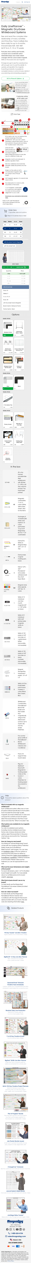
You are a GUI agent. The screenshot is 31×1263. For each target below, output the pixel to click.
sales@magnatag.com (23, 92)
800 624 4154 (18, 90)
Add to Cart (20, 267)
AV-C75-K (7, 641)
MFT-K (7, 560)
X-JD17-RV (7, 605)
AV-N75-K (7, 659)
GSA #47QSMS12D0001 (15, 1242)
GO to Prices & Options (14, 78)
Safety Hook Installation (20, 855)
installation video (8, 851)
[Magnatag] (15, 1221)
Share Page (17, 114)
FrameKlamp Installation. (9, 857)
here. (22, 902)
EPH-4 (7, 718)
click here (10, 877)
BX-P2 (7, 676)
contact (17, 89)
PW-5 (7, 758)
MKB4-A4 (7, 692)
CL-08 (7, 744)
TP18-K (7, 575)
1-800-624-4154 (17, 1233)
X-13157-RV (7, 623)
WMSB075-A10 (7, 547)
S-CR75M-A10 (6, 590)
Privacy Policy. (10, 1261)
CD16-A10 (7, 528)
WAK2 (7, 778)
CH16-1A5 (7, 507)
